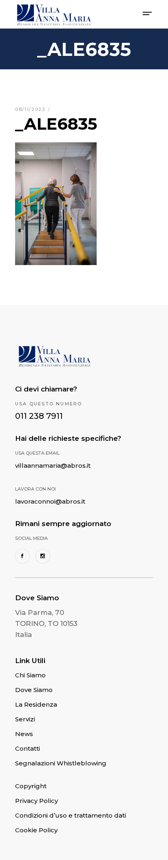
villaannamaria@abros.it (53, 465)
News (24, 734)
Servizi (25, 719)
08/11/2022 (31, 109)
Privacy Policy (36, 801)
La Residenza (36, 704)
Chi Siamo (30, 675)
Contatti (27, 748)
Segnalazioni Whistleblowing (60, 763)
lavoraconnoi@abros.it (50, 501)
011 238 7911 (39, 416)
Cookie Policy (36, 830)
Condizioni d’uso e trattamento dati (70, 815)
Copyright (30, 786)
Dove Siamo (34, 690)
